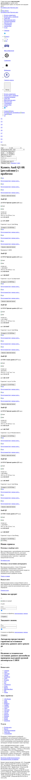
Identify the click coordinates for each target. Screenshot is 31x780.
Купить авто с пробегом (11, 16)
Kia (5, 683)
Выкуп (6, 729)
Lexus (5, 686)
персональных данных (21, 613)
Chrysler (6, 711)
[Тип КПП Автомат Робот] (11, 154)
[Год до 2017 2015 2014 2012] (9, 156)
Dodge (6, 719)
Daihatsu (6, 716)
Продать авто (14, 7)
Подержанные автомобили (12, 112)
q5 (5, 115)
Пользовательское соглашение (9, 759)
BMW (6, 702)
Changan (6, 670)
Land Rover (7, 684)
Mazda (6, 687)
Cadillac (6, 705)
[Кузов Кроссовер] (4, 152)
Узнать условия (5, 576)
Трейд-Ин (7, 18)
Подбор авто (8, 727)
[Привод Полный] (11, 152)
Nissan (6, 692)
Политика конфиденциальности (10, 758)
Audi (5, 114)
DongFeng (7, 677)
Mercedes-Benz (8, 689)
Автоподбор (7, 26)
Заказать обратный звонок (8, 195)
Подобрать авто (5, 7)
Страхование (8, 24)
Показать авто (5, 163)
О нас (5, 27)
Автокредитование (9, 21)
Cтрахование (8, 733)
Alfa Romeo (7, 699)
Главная (6, 111)
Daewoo (6, 714)
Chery (5, 672)
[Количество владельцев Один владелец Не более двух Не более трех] (8, 151)
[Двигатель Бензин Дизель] (4, 154)
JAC (5, 681)
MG (5, 691)
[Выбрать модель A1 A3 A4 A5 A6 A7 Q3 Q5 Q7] (16, 148)
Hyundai (6, 680)
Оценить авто (5, 590)
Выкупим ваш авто (9, 20)
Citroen (6, 675)
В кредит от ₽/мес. (8, 227)
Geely (5, 678)
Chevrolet (6, 673)
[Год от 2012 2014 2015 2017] (3, 156)
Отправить (4, 616)
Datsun (6, 717)
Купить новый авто (10, 15)
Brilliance (6, 703)
